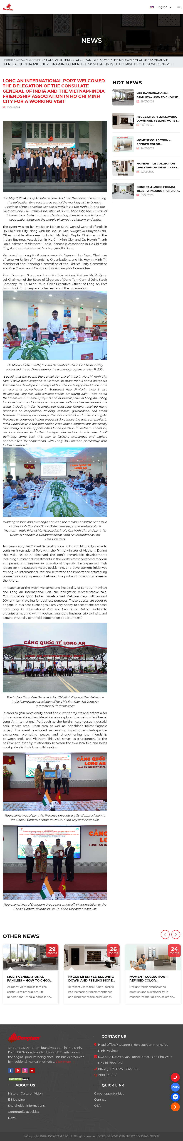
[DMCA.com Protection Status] (18, 1079)
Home (8, 60)
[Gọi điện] (175, 1077)
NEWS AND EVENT (29, 60)
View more (64, 1061)
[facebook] (175, 1097)
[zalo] (175, 1087)
